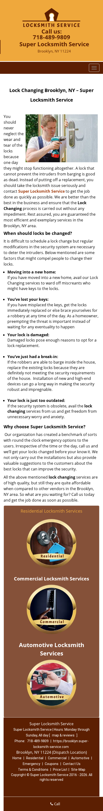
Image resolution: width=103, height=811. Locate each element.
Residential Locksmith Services (51, 511)
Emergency (31, 764)
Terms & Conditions (33, 769)
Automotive (80, 758)
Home (17, 758)
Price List (60, 769)
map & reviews (63, 735)
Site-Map (78, 769)
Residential (34, 758)
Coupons (51, 764)
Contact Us (71, 764)
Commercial (57, 758)
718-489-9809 (51, 37)
